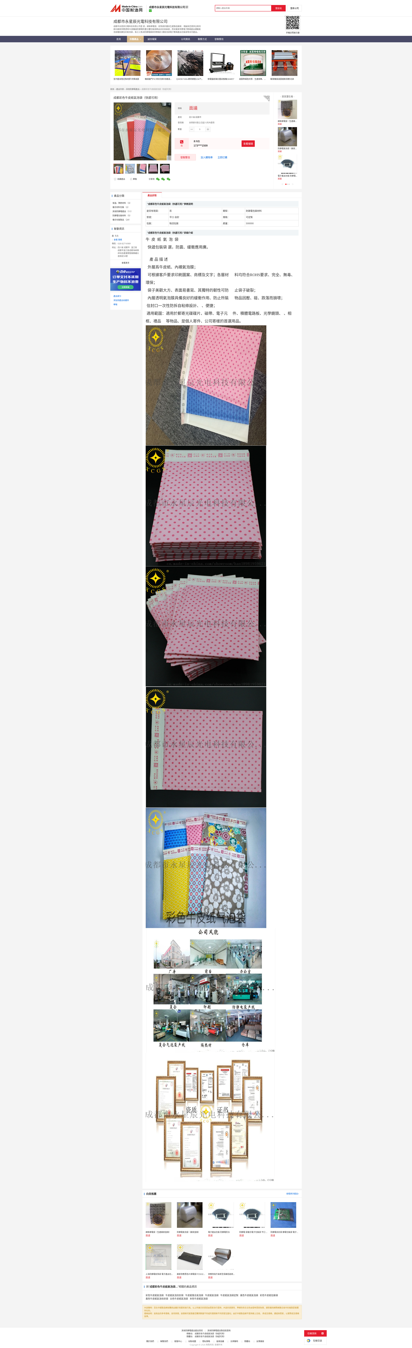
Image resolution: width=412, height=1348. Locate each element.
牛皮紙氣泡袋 (212, 1295)
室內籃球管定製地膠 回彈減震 (126, 79)
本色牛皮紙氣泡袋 (199, 1298)
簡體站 (247, 1341)
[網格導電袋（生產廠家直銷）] (287, 109)
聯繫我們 (164, 1341)
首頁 (112, 89)
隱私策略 (206, 1341)
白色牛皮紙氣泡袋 (179, 1298)
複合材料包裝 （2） (121, 207)
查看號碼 (248, 143)
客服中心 (178, 1341)
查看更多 (125, 262)
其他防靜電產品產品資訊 (192, 1330)
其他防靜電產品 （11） (122, 211)
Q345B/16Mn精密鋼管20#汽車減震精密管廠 (195, 79)
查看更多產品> (292, 1193)
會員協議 (220, 1341)
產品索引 (117, 296)
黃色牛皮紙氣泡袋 (249, 1295)
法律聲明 (234, 1341)
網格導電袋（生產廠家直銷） (290, 121)
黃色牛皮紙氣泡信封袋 (157, 1298)
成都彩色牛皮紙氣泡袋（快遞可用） (210, 1333)
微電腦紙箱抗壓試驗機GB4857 (221, 79)
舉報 (135, 179)
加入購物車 (207, 157)
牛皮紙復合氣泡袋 (194, 1295)
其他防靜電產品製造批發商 (219, 1330)
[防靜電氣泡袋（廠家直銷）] (287, 136)
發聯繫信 (185, 157)
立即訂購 (222, 157)
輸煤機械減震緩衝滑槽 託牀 (282, 79)
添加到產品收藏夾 (121, 300)
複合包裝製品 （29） (121, 219)
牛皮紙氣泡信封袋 (174, 1295)
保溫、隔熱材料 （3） (121, 203)
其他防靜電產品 (133, 89)
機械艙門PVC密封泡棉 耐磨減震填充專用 (162, 79)
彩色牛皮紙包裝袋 (269, 1295)
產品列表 (120, 89)
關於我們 (150, 1341)
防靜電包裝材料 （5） (121, 215)
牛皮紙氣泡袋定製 (229, 1295)
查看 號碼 (118, 239)
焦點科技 (210, 1344)
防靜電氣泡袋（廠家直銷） (289, 148)
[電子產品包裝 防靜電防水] (287, 164)
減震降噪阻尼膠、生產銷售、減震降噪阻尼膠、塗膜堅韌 (263, 79)
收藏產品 (121, 179)
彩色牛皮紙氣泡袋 (155, 1295)
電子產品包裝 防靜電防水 (289, 175)
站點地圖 (192, 1341)
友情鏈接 (260, 1341)
